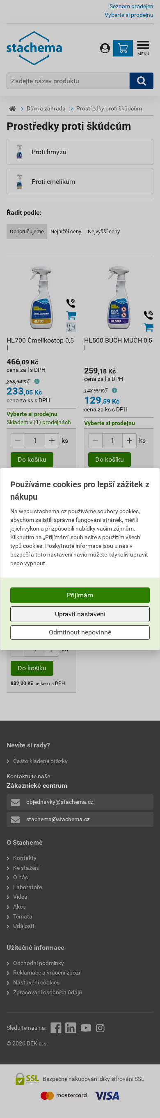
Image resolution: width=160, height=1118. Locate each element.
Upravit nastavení (80, 614)
